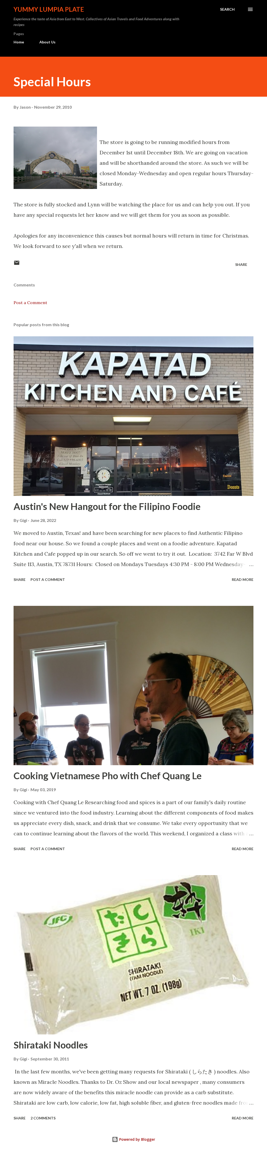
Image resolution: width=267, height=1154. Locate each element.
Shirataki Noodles (51, 1045)
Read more (242, 579)
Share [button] (241, 264)
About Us (47, 42)
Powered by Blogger (136, 1139)
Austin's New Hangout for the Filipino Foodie (107, 506)
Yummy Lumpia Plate (49, 9)
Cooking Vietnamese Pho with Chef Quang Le (108, 775)
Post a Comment (30, 302)
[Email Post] (17, 264)
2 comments (43, 1118)
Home (19, 42)
